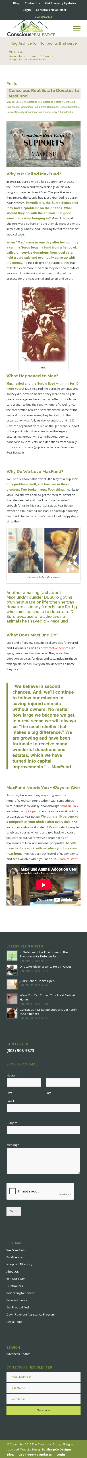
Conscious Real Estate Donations (39, 106)
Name (12, 1075)
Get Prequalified (17, 1307)
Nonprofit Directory (19, 1264)
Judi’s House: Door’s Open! (37, 981)
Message (14, 1145)
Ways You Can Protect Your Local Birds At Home (47, 997)
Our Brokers (14, 1286)
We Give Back (15, 1250)
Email (11, 1101)
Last (48, 1093)
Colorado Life (34, 101)
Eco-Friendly (14, 1257)
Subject (12, 1123)
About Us (12, 1272)
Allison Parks (65, 112)
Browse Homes (16, 1300)
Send (13, 1211)
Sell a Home (14, 1322)
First (9, 1093)
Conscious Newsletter (51, 10)
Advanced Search (18, 1354)
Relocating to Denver (20, 1293)
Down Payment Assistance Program (30, 1314)
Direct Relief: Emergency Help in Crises (46, 966)
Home (33, 56)
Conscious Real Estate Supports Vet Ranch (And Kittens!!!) (48, 1012)
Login (27, 10)
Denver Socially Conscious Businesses (28, 112)
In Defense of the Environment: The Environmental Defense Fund (44, 954)
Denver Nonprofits (70, 106)
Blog (46, 56)
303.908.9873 (43, 17)
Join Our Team (15, 1279)
